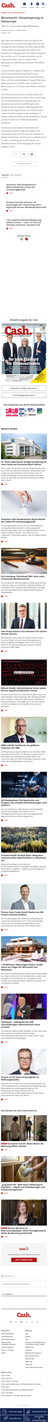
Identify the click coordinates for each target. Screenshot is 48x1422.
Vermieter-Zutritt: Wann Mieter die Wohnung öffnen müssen (22, 1144)
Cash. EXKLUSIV (6, 1378)
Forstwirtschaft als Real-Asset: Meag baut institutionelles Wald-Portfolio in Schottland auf (23, 858)
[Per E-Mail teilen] (31, 154)
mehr (11, 193)
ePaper (27, 1337)
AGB (26, 1340)
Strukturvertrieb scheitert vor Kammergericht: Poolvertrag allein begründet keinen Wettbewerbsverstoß (26, 205)
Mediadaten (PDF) (32, 1356)
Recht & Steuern (7, 1350)
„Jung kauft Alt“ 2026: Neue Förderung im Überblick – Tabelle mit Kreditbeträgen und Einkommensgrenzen (23, 1187)
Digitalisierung (7, 1347)
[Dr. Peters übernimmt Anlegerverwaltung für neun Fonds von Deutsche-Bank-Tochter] (24, 446)
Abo (26, 1334)
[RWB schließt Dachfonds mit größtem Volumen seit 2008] (24, 730)
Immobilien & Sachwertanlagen (8, 1343)
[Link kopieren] (16, 154)
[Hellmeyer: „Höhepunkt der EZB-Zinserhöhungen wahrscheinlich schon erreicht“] (24, 1007)
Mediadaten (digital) (33, 1353)
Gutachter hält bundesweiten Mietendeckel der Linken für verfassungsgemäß (21, 187)
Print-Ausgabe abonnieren (24, 395)
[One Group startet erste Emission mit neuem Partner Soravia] (24, 616)
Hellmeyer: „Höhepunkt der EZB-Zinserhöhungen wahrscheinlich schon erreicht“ (20, 1024)
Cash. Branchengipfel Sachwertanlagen (17, 1390)
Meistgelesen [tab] (16, 175)
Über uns (28, 1362)
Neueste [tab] (5, 175)
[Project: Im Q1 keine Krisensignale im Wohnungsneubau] (24, 1062)
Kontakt (28, 1350)
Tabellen (28, 1365)
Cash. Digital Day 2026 (9, 1381)
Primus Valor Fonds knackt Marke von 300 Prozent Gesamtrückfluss (22, 913)
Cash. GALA (5, 1387)
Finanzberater (7, 1337)
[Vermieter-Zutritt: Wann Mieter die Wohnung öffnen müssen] (24, 1128)
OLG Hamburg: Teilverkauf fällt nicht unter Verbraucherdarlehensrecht (23, 577)
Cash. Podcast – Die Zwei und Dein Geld (16, 1396)
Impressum (29, 1347)
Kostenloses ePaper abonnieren (24, 388)
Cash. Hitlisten (7, 1393)
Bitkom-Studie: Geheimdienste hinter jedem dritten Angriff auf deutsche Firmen (23, 689)
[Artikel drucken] (24, 154)
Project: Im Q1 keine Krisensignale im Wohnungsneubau (20, 1078)
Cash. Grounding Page (34, 1367)
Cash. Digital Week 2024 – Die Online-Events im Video (21, 1384)
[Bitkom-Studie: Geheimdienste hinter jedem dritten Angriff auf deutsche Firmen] (24, 672)
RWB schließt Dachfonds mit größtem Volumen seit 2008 (20, 746)
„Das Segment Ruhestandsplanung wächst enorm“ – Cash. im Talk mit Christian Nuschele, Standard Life (23, 222)
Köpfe (3, 1353)
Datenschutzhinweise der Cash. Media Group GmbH (35, 1343)
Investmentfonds (8, 1340)
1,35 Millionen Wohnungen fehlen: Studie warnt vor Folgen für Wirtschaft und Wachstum (22, 967)
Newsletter (29, 1359)
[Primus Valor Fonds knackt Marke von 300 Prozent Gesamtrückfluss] (24, 897)
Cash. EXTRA (5, 1375)
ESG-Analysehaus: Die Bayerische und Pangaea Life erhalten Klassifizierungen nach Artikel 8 (24, 803)
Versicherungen (7, 1334)
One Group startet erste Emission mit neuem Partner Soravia (24, 632)
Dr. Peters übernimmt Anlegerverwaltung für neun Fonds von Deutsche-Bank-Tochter (24, 463)
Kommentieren (24, 163)
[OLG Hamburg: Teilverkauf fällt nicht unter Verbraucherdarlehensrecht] (24, 561)
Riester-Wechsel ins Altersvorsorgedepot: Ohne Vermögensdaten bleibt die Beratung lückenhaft (23, 1230)
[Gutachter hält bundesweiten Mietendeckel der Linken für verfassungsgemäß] (24, 504)
